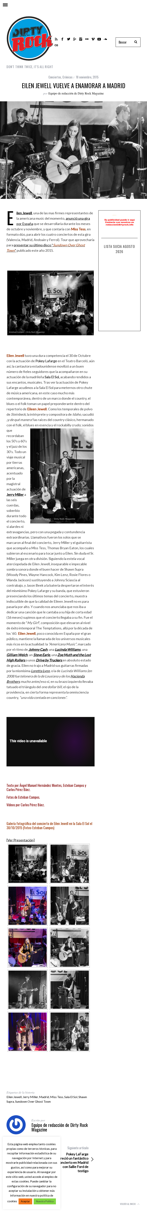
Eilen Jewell (24, 213)
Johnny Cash (38, 649)
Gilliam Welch (17, 655)
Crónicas (67, 77)
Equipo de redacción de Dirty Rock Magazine (76, 93)
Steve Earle (41, 655)
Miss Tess (56, 1097)
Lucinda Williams (68, 649)
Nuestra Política (45, 1201)
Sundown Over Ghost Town (33, 1101)
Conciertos (54, 77)
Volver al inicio (128, 1204)
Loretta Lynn (40, 671)
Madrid (44, 1097)
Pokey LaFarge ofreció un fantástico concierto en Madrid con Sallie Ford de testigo (72, 1159)
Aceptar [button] (25, 1201)
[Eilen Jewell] (27, 864)
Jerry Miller (15, 494)
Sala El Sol (70, 1097)
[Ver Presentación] (21, 840)
